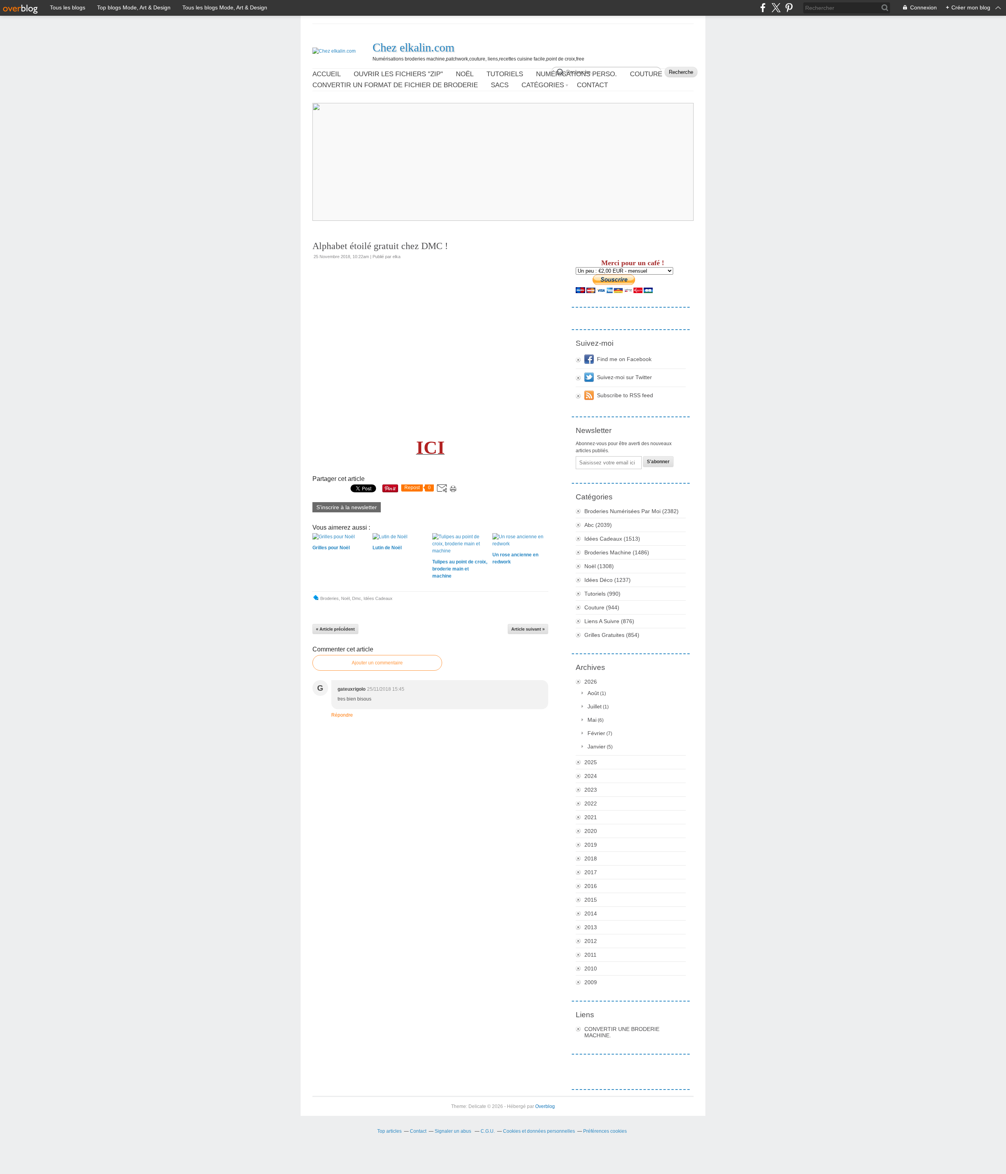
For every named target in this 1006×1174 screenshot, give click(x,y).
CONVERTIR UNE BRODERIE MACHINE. (621, 1032)
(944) (601, 607)
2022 (590, 803)
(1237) (607, 580)
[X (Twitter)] (776, 7)
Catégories (542, 85)
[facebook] (763, 7)
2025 (590, 762)
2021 (590, 817)
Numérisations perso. (576, 74)
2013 (590, 927)
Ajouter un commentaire (377, 663)
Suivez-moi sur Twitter (624, 377)
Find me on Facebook (624, 359)
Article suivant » (528, 629)
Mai (592, 720)
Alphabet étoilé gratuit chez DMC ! (380, 246)
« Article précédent (335, 629)
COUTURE (646, 74)
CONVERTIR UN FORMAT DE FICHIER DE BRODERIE (395, 85)
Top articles (389, 1131)
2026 (590, 682)
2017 (590, 872)
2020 (590, 831)
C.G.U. (488, 1131)
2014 (590, 913)
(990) (602, 594)
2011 (590, 955)
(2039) (598, 525)
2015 (590, 900)
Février (596, 733)
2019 (590, 845)
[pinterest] (789, 7)
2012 (590, 941)
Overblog (545, 1106)
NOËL (465, 74)
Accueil (326, 74)
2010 (590, 968)
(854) (611, 635)
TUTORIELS (504, 74)
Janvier (596, 746)
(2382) (631, 511)
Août (593, 693)
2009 (590, 982)
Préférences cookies (605, 1131)
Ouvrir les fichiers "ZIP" (398, 74)
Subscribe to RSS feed (625, 395)
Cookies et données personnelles (539, 1131)
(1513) (612, 539)
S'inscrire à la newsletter (346, 507)
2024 (590, 776)
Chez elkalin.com (413, 47)
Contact (592, 85)
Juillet (594, 706)
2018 (590, 858)
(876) (609, 621)
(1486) (616, 552)
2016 (590, 886)
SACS (500, 85)
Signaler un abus (453, 1131)
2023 (590, 790)
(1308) (599, 566)
